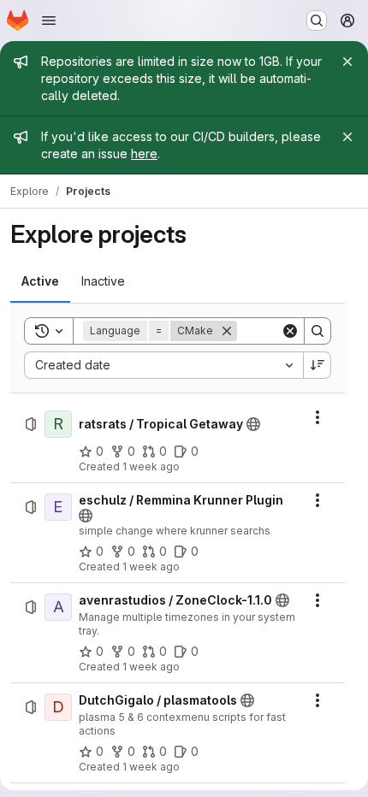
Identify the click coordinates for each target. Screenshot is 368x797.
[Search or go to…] (316, 20)
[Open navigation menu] (48, 20)
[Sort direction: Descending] (317, 365)
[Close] (347, 61)
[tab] (40, 281)
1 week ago (151, 466)
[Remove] (227, 331)
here (144, 153)
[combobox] (163, 365)
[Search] (317, 331)
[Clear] (290, 331)
